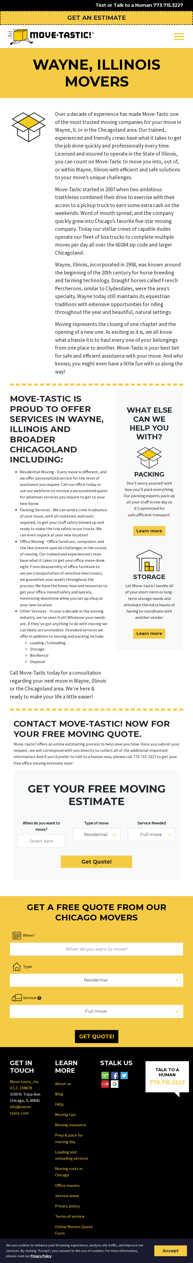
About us (63, 1083)
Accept (171, 1250)
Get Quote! (96, 862)
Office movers (67, 1185)
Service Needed (151, 823)
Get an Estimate (96, 17)
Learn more (149, 530)
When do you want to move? (41, 826)
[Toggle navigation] (179, 36)
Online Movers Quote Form (74, 1230)
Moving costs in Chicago (68, 1172)
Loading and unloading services (71, 1155)
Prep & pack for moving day (69, 1138)
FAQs (59, 1104)
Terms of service (69, 1216)
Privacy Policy (41, 1256)
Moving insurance (70, 1125)
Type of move (96, 823)
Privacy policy (67, 1206)
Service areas (67, 1195)
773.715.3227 (168, 5)
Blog (59, 1094)
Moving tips (65, 1114)
